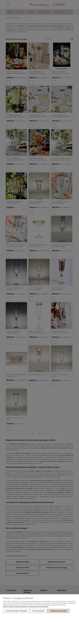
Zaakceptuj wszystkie (58, 611)
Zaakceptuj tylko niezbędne (16, 611)
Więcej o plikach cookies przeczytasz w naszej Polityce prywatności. (25, 607)
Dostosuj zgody (39, 611)
